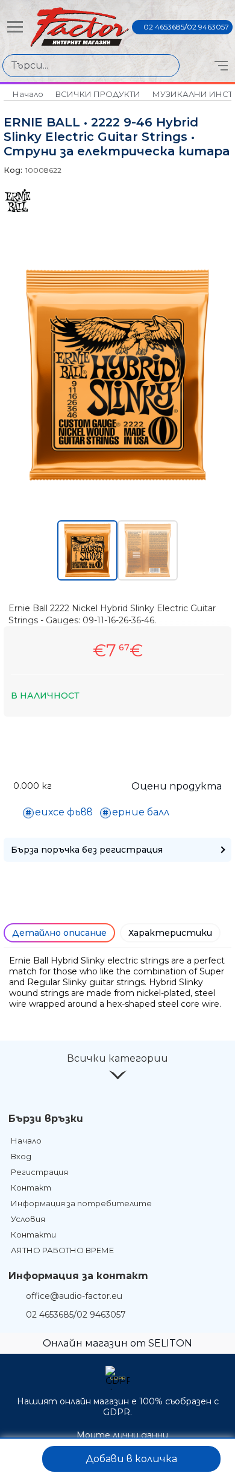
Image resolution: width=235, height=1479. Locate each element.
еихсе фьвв (64, 812)
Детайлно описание (59, 932)
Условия (28, 1219)
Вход (21, 1156)
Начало (28, 94)
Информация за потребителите (81, 1203)
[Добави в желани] (22, 1459)
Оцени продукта (176, 786)
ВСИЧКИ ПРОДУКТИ (97, 94)
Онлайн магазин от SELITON (117, 1343)
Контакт (31, 1187)
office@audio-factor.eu (74, 1296)
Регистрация (39, 1172)
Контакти (33, 1234)
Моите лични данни (122, 1435)
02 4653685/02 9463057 (186, 26)
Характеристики (170, 932)
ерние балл (140, 812)
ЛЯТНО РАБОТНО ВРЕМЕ (62, 1250)
